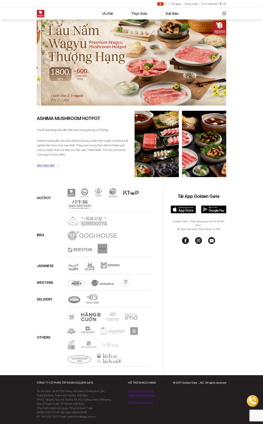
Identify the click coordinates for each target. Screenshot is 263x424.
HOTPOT (44, 198)
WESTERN (45, 283)
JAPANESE (45, 266)
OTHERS (43, 337)
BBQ (40, 235)
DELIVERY (44, 299)
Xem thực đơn (46, 165)
